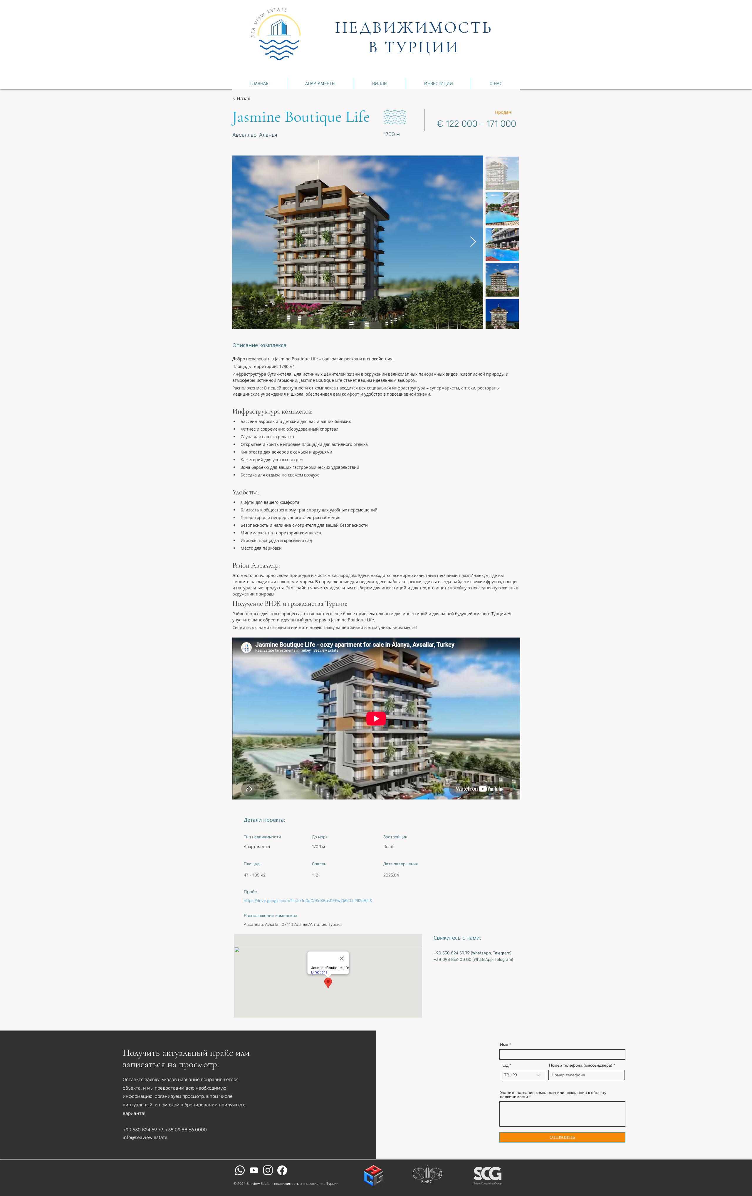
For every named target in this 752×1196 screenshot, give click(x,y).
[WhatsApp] (240, 1170)
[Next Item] (473, 242)
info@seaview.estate (145, 1137)
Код (504, 1065)
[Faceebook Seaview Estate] (282, 1170)
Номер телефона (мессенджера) (580, 1065)
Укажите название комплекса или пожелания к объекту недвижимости (553, 1094)
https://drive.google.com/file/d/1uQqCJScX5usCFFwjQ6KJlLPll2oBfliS (308, 900)
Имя (504, 1045)
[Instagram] (268, 1170)
